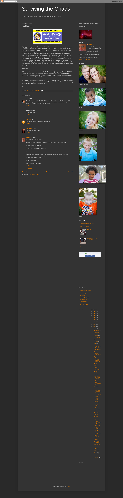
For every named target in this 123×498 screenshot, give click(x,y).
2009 (94, 322)
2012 (94, 315)
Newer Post (25, 172)
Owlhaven (82, 303)
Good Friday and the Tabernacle (92, 239)
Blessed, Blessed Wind (96, 373)
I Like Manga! (97, 349)
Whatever (82, 295)
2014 (94, 311)
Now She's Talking (84, 226)
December (97, 330)
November (96, 332)
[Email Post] (42, 90)
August (96, 341)
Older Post (70, 172)
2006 (94, 328)
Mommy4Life (83, 294)
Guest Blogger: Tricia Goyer (96, 437)
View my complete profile (85, 59)
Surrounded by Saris (97, 445)
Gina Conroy (29, 128)
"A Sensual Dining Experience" (97, 382)
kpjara (27, 98)
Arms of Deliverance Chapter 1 (97, 432)
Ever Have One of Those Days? (96, 403)
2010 (94, 320)
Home (47, 172)
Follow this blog (90, 255)
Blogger (68, 486)
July (95, 343)
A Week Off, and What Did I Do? (97, 377)
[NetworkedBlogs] (90, 253)
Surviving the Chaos (46, 9)
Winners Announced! (97, 418)
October (96, 335)
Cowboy (96, 414)
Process (89, 229)
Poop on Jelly (83, 292)
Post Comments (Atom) (34, 174)
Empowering (83, 247)
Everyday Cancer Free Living (97, 353)
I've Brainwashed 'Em (97, 346)
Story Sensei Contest (97, 442)
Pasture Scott (83, 301)
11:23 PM (28, 132)
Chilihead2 (28, 119)
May (95, 450)
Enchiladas (96, 364)
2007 (94, 326)
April (95, 453)
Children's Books (96, 366)
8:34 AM (28, 105)
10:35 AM (28, 114)
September (97, 337)
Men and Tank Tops (97, 395)
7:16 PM (28, 123)
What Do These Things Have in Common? (97, 359)
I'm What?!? (97, 412)
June (95, 448)
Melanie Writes (83, 299)
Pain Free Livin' (96, 399)
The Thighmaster (97, 409)
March (96, 455)
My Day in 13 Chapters (97, 428)
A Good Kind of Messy (85, 290)
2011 (94, 317)
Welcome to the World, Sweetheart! (97, 390)
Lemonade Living (84, 297)
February (96, 457)
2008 (94, 324)
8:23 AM (28, 165)
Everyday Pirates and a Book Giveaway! (97, 423)
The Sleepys (97, 369)
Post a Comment (28, 168)
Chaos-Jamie (29, 137)
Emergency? (97, 386)
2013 (94, 313)
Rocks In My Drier (84, 305)
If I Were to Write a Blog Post (87, 223)
